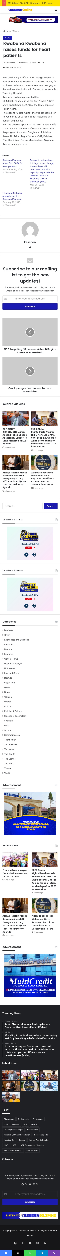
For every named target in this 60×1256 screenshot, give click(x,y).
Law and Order (11, 673)
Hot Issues (9, 668)
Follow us (7, 1159)
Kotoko (22, 1140)
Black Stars (9, 1119)
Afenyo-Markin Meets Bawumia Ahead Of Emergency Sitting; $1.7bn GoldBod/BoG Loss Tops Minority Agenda (14, 480)
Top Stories (10, 759)
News (16, 31)
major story (10, 682)
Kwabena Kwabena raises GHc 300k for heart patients (12, 163)
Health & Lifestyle (13, 663)
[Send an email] (14, 62)
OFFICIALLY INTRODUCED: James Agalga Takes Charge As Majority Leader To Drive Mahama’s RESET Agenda (15, 436)
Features (8, 654)
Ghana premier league (13, 1129)
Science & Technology (15, 716)
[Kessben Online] (20, 9)
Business (8, 630)
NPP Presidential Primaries (32, 1145)
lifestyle (8, 678)
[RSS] (37, 1184)
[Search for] (56, 10)
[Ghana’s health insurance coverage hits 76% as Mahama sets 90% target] (49, 1086)
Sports (7, 730)
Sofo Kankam (32, 1150)
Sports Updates (12, 735)
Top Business (10, 744)
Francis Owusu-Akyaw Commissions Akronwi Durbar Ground (15, 873)
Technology (10, 739)
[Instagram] (34, 1184)
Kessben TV (9, 1140)
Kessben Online (28, 1230)
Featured (8, 649)
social (7, 725)
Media (7, 687)
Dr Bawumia (23, 1119)
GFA (25, 1124)
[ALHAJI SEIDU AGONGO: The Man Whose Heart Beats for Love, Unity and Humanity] (11, 1097)
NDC (6, 1145)
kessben (9, 62)
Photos (7, 701)
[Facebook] (22, 1184)
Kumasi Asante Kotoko (38, 1140)
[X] (26, 1184)
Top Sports (9, 754)
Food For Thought (11, 1124)
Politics (7, 706)
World (7, 773)
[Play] (26, 554)
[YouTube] (30, 1184)
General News (11, 659)
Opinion (8, 697)
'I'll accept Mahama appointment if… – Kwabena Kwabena (12, 196)
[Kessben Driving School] (30, 19)
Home (8, 31)
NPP (14, 1145)
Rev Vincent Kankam (13, 1150)
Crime (7, 635)
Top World (9, 763)
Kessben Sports (41, 1135)
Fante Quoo (38, 1119)
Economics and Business (16, 640)
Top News (9, 749)
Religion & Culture (13, 711)
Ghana (34, 1124)
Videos (7, 768)
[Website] (30, 247)
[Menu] (3, 10)
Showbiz (8, 720)
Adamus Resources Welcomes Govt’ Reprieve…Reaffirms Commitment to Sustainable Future (42, 478)
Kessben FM (32, 1129)
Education (9, 644)
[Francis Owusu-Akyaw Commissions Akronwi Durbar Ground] (15, 859)
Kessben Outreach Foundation (17, 1135)
